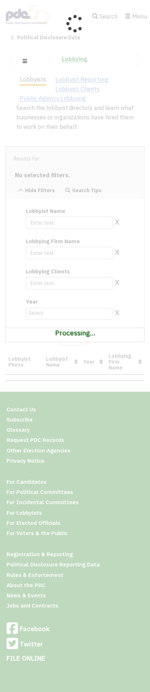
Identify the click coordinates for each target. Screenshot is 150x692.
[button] (24, 61)
